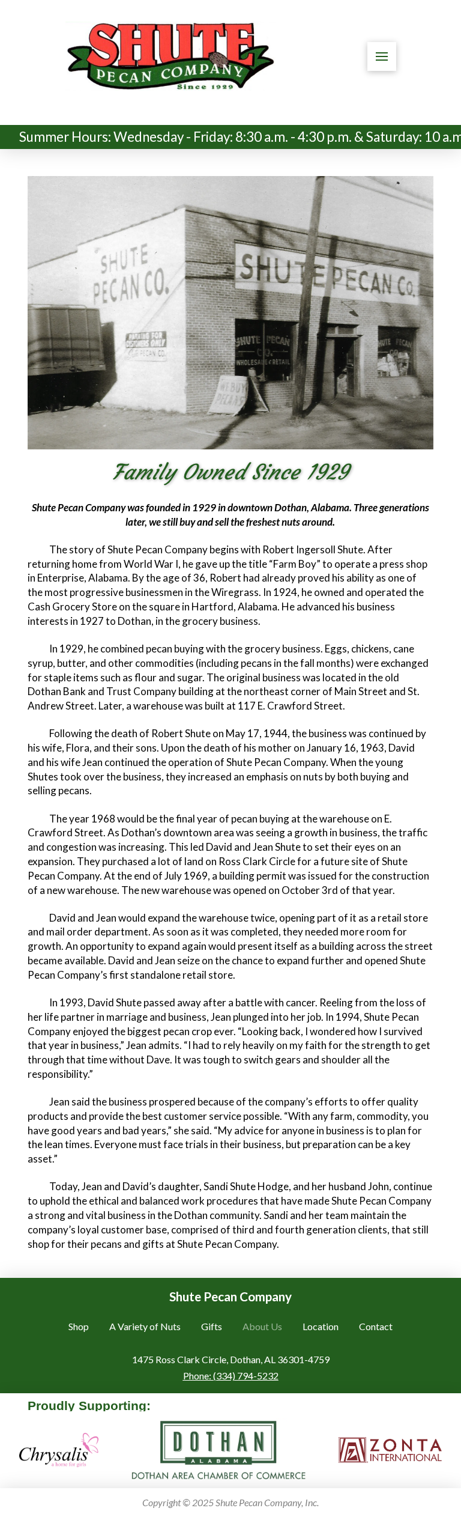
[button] (381, 56)
